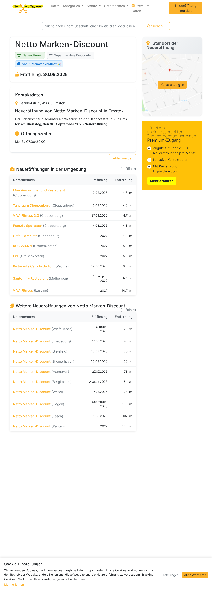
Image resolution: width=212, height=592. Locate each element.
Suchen (157, 26)
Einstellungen (169, 575)
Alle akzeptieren (195, 575)
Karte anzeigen (172, 85)
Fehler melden (122, 158)
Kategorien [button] (72, 6)
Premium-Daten (144, 8)
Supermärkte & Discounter (73, 55)
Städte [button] (92, 6)
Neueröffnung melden (185, 8)
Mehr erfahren (162, 181)
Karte (55, 6)
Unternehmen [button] (115, 6)
